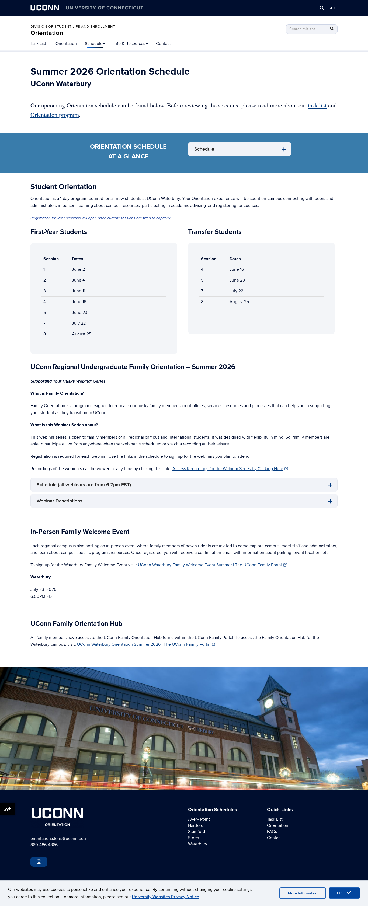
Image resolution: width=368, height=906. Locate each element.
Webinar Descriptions (59, 501)
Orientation (46, 33)
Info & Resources (129, 43)
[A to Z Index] (332, 8)
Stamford (196, 831)
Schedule (94, 43)
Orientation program (54, 115)
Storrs (193, 838)
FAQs (272, 831)
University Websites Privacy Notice (165, 897)
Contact (163, 43)
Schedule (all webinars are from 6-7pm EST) (84, 485)
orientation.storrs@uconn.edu (58, 838)
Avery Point (199, 819)
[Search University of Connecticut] (322, 8)
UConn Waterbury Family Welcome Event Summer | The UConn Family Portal (210, 565)
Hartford (195, 825)
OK (341, 893)
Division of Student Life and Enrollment (72, 27)
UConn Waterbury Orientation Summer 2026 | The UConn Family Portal (143, 644)
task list (317, 105)
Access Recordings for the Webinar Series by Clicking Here (227, 468)
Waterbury (197, 844)
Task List (38, 43)
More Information (302, 893)
